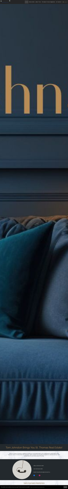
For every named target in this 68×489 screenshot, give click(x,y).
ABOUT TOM (38, 1)
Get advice (59, 2)
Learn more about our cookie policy (37, 487)
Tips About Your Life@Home (48, 1)
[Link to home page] (5, 1)
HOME (26, 1)
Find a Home (31, 1)
